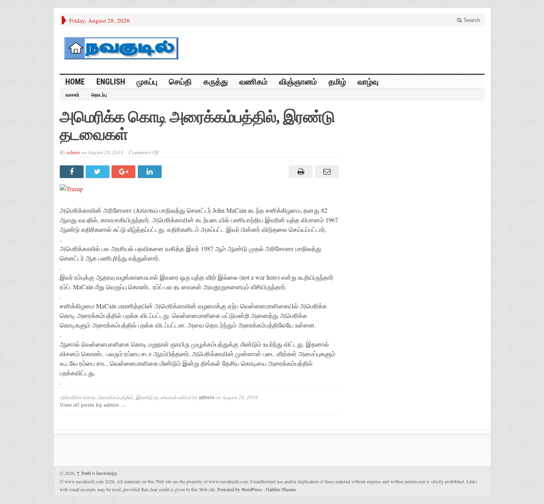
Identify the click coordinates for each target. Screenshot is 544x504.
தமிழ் (337, 81)
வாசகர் (72, 95)
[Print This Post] (300, 171)
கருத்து (216, 81)
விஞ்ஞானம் (298, 81)
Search (471, 20)
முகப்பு (147, 81)
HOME (75, 81)
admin (73, 152)
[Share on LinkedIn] (151, 171)
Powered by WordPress (239, 489)
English (110, 81)
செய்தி (180, 81)
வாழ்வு (368, 81)
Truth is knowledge (96, 473)
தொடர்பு (99, 95)
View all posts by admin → (93, 405)
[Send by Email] (326, 171)
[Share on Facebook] (73, 171)
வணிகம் (253, 81)
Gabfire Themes (281, 489)
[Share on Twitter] (99, 171)
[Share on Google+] (124, 171)
